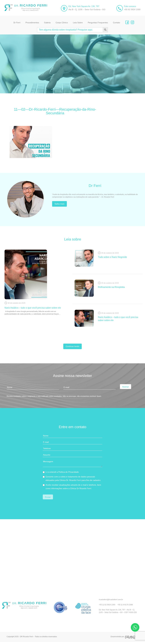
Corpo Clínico (62, 22)
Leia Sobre (78, 22)
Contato (116, 22)
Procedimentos (32, 22)
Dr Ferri (16, 22)
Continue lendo (72, 346)
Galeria (47, 22)
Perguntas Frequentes (98, 22)
